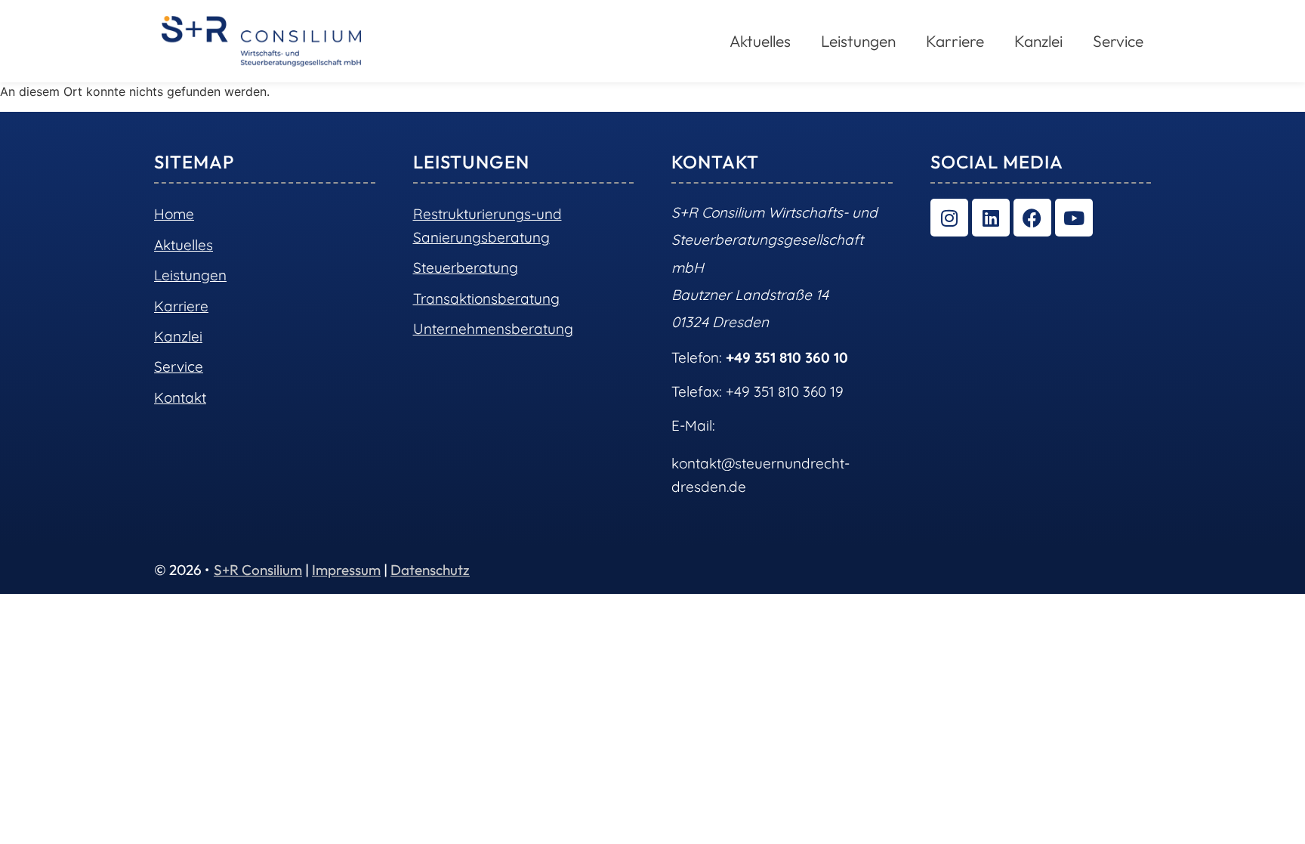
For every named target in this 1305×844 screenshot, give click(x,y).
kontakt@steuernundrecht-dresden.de (760, 474)
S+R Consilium (258, 570)
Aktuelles (183, 245)
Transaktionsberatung (486, 298)
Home (174, 214)
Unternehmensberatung (493, 329)
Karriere (955, 41)
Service (1118, 41)
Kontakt (180, 397)
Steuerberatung (465, 267)
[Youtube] (1074, 218)
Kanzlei (1038, 41)
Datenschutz (430, 570)
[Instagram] (949, 218)
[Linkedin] (991, 218)
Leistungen (190, 275)
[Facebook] (1032, 218)
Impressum (346, 570)
